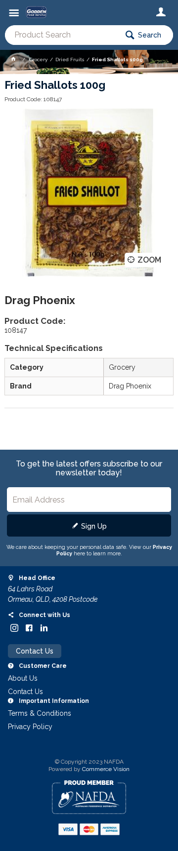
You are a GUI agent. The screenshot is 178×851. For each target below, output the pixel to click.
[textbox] (61, 35)
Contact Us (34, 651)
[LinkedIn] (44, 627)
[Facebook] (29, 627)
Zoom (149, 260)
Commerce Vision (106, 769)
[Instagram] (14, 627)
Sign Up (94, 526)
